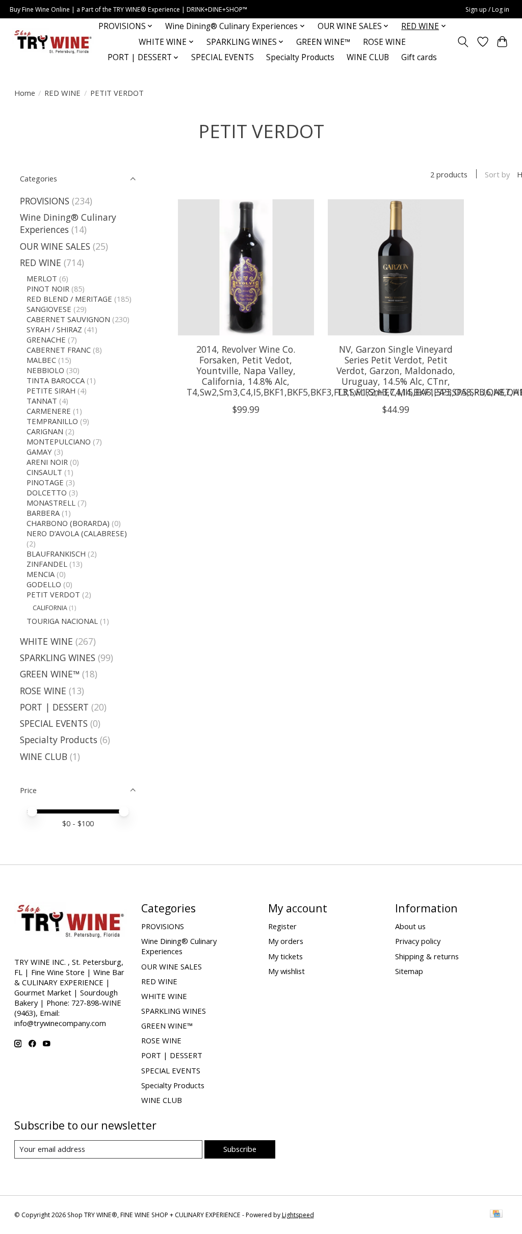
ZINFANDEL (47, 564)
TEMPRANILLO (52, 421)
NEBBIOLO (45, 370)
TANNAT (42, 401)
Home (24, 93)
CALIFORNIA (50, 607)
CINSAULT (44, 472)
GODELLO (44, 584)
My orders (285, 941)
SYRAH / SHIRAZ (54, 329)
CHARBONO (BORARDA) (68, 523)
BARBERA (43, 513)
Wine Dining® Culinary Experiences (68, 223)
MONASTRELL (51, 502)
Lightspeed (298, 1215)
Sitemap (409, 971)
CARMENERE (49, 411)
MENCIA (41, 574)
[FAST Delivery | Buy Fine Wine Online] (53, 42)
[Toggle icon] (462, 42)
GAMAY (39, 452)
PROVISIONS (44, 201)
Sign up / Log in (487, 9)
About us (410, 926)
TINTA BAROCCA (56, 380)
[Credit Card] (496, 1215)
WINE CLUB (368, 57)
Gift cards (419, 57)
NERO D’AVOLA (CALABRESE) (77, 533)
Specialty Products (300, 57)
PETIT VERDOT (53, 594)
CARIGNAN (45, 431)
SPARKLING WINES (57, 657)
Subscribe (239, 1149)
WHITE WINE (46, 641)
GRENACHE (46, 339)
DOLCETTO (47, 492)
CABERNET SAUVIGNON (68, 319)
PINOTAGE (45, 482)
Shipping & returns (427, 956)
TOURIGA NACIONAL (62, 621)
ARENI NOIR (47, 462)
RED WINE (62, 93)
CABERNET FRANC (59, 350)
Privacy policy (417, 941)
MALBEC (41, 360)
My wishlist (286, 971)
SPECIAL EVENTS (222, 57)
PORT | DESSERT (54, 707)
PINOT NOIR (48, 288)
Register (282, 926)
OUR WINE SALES (55, 246)
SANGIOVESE (49, 309)
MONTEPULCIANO (59, 441)
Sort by (497, 174)
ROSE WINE (384, 42)
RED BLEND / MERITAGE (69, 299)
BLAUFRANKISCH (56, 553)
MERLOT (42, 278)
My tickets (285, 956)
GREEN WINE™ (323, 42)
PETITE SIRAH (51, 390)
